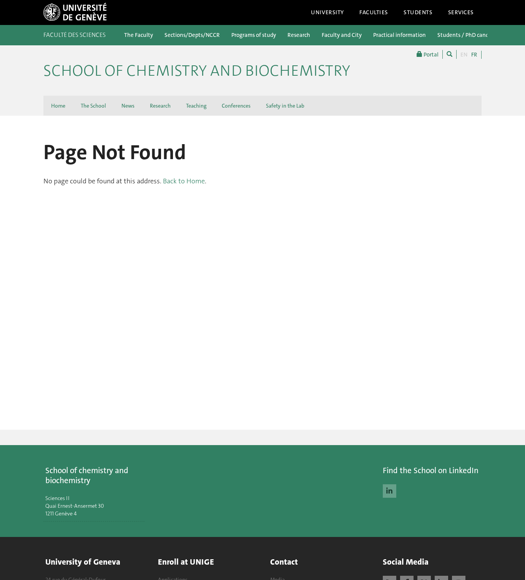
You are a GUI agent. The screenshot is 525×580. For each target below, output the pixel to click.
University (327, 12)
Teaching (196, 105)
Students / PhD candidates (470, 35)
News (128, 105)
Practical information (399, 35)
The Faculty (138, 35)
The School (93, 105)
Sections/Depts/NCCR (192, 35)
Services (461, 12)
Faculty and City (342, 35)
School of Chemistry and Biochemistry (196, 70)
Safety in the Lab (285, 105)
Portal (430, 54)
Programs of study (253, 35)
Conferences (236, 105)
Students (418, 12)
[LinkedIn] (389, 490)
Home (58, 105)
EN (463, 54)
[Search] (449, 54)
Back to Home (184, 181)
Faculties (373, 12)
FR (474, 54)
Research (298, 35)
